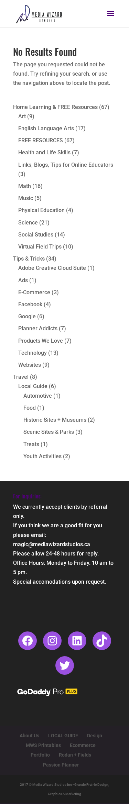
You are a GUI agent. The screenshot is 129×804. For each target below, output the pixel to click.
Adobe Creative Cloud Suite (52, 268)
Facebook (30, 304)
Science (28, 222)
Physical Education (41, 210)
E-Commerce (34, 292)
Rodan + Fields (75, 755)
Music (25, 198)
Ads (23, 280)
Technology (32, 353)
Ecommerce (83, 745)
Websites (29, 365)
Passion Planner (61, 765)
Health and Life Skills (44, 152)
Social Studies (35, 234)
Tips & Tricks (29, 258)
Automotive (37, 396)
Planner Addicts (37, 328)
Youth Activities (42, 456)
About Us (29, 735)
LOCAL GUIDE (63, 735)
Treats (31, 444)
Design (94, 735)
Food (29, 408)
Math (24, 186)
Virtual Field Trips (40, 246)
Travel (21, 377)
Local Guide (32, 386)
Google (27, 316)
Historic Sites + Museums (54, 420)
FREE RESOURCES (40, 140)
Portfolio (40, 755)
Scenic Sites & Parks (48, 432)
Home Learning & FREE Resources (55, 107)
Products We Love (40, 341)
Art (22, 116)
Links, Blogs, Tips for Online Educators (65, 165)
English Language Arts (46, 128)
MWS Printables (43, 745)
